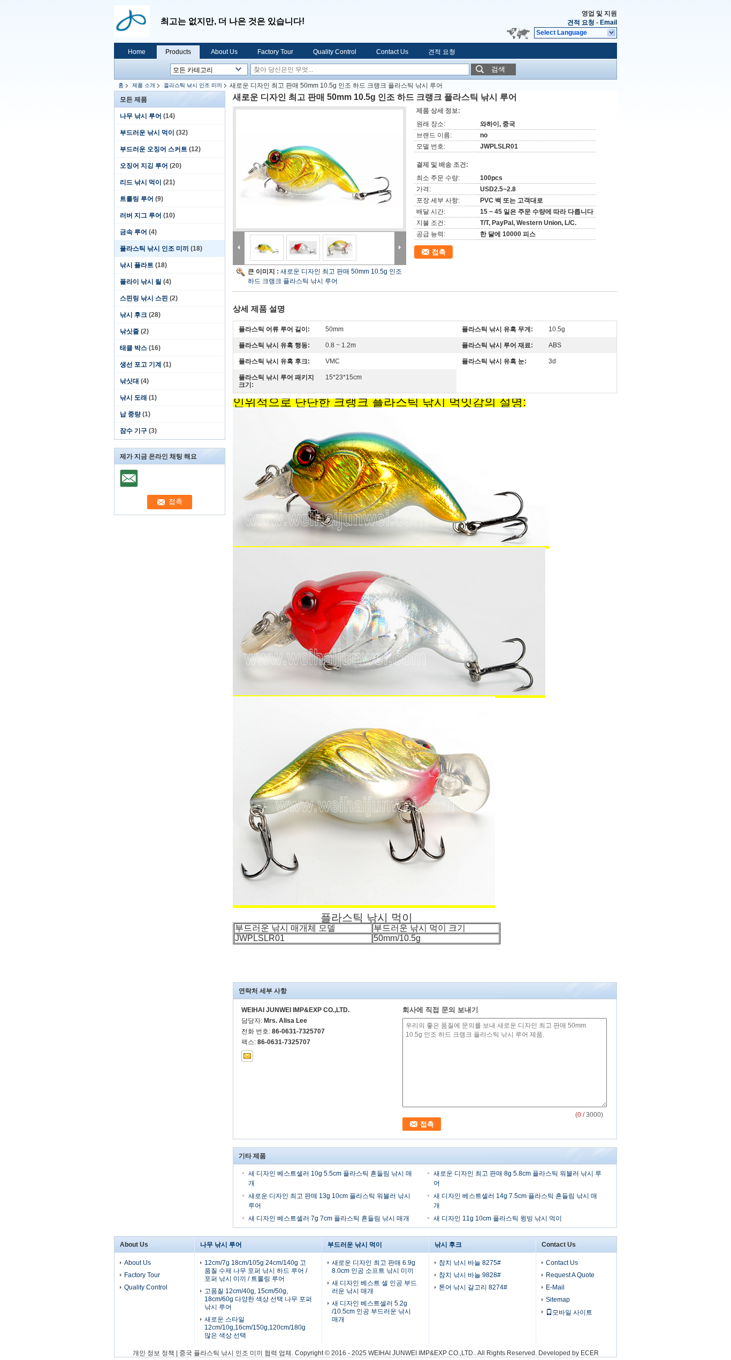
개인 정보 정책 (153, 1353)
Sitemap (558, 1299)
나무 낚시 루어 (141, 116)
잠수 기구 (133, 430)
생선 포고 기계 (141, 364)
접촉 (439, 252)
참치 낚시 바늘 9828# (470, 1275)
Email (608, 22)
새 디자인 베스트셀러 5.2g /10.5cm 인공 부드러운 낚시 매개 (371, 1311)
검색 (498, 69)
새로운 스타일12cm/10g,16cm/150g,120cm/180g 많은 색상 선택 (255, 1327)
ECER (590, 1353)
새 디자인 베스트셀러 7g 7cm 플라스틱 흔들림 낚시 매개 (328, 1218)
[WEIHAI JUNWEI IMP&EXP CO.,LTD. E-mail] (247, 1056)
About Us (224, 52)
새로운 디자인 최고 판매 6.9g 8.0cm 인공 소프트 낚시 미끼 (373, 1266)
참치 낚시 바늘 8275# (470, 1262)
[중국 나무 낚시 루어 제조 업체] (137, 21)
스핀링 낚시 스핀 (144, 298)
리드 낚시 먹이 (141, 182)
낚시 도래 (133, 397)
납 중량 (130, 414)
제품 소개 (143, 85)
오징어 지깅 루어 (144, 165)
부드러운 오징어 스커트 (153, 149)
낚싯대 (129, 381)
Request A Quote (570, 1275)
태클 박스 (133, 348)
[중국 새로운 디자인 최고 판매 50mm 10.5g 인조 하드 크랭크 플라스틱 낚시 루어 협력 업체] (319, 169)
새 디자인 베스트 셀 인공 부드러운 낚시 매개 (374, 1287)
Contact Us (392, 52)
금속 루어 (133, 232)
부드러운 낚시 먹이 (147, 132)
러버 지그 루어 (141, 215)
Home (137, 52)
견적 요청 (581, 22)
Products (178, 52)
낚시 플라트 (137, 265)
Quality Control (334, 52)
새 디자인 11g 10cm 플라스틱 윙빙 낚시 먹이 (497, 1218)
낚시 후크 (133, 314)
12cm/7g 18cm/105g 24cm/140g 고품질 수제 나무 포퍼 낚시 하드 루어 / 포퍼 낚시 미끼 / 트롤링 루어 (255, 1271)
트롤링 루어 (137, 199)
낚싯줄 (129, 331)
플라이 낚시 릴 (141, 281)
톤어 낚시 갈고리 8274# (473, 1287)
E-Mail (555, 1287)
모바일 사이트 (572, 1312)
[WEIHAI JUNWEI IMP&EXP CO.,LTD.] (611, 33)
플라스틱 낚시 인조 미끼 (193, 85)
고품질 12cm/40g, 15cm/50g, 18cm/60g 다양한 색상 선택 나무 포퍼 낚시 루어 (258, 1299)
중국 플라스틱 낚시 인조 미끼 (221, 1353)
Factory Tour (275, 52)
